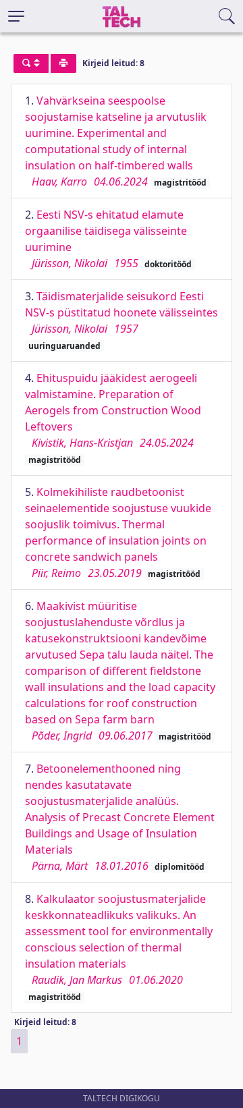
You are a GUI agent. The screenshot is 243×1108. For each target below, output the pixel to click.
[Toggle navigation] (16, 16)
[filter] (31, 63)
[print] (63, 63)
